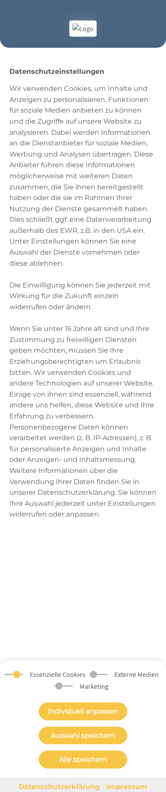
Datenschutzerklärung (59, 787)
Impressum (126, 787)
